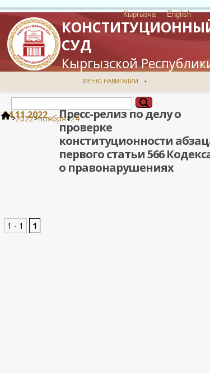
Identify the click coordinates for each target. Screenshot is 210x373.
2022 (25, 118)
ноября (52, 118)
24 (75, 118)
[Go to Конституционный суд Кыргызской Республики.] (5, 118)
